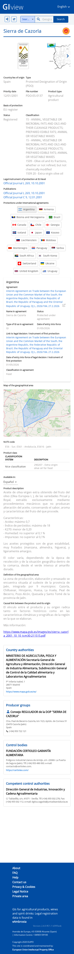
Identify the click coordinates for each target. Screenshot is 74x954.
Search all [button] (28, 19)
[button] (64, 6)
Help (15, 877)
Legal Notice (20, 891)
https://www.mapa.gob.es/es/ (21, 691)
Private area (20, 896)
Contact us (19, 882)
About (16, 868)
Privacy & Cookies (23, 887)
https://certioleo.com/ (17, 770)
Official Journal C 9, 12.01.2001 (22, 197)
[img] (14, 19)
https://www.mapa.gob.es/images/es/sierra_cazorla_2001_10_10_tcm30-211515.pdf (35, 634)
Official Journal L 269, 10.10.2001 (24, 183)
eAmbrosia (19, 921)
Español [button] (8, 482)
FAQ (15, 873)
